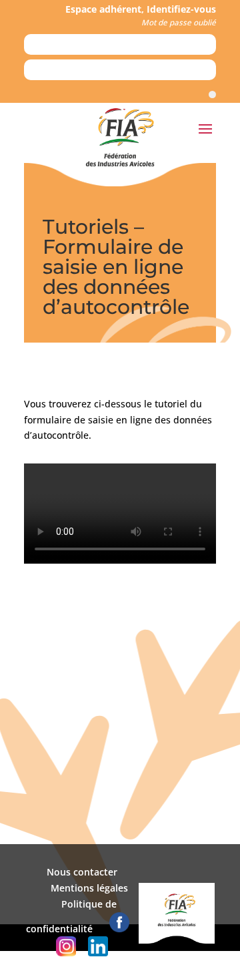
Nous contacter (82, 872)
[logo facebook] (119, 928)
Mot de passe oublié (178, 22)
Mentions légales (89, 888)
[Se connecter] (212, 94)
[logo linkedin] (98, 952)
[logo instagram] (66, 952)
